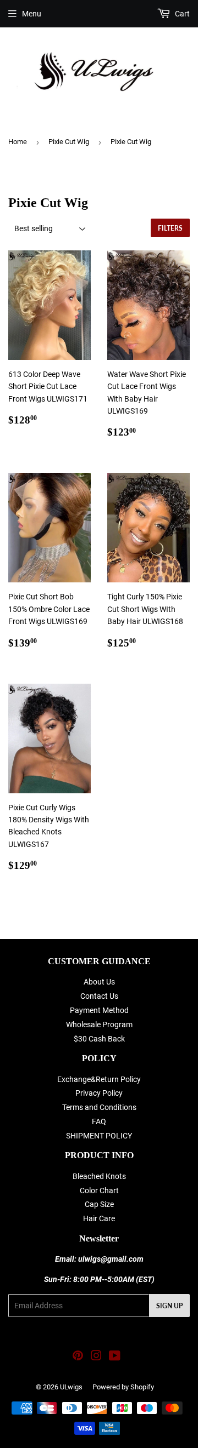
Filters (170, 228)
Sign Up (169, 1306)
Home (17, 142)
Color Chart (99, 1190)
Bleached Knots (99, 1176)
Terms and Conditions (99, 1107)
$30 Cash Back (99, 1038)
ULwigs (71, 1387)
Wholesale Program (99, 1024)
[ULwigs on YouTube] (114, 1357)
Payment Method (99, 1010)
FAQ (99, 1121)
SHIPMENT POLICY (99, 1135)
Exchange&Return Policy (99, 1079)
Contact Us (99, 996)
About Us (99, 981)
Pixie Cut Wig (68, 142)
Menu (31, 13)
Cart (181, 13)
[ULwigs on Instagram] (96, 1357)
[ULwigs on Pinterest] (78, 1357)
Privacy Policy (99, 1093)
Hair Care (99, 1218)
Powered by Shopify (123, 1387)
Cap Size (99, 1204)
